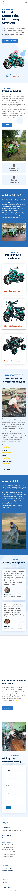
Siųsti (8, 807)
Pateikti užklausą (10, 41)
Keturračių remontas (12, 361)
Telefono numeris (11, 786)
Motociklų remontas (12, 291)
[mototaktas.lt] (3, 2)
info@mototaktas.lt (7, 835)
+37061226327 (16, 77)
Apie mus (4, 882)
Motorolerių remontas (13, 326)
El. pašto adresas (11, 778)
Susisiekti (7, 124)
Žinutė (8, 793)
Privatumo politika (6, 887)
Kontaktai (4, 885)
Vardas (8, 770)
